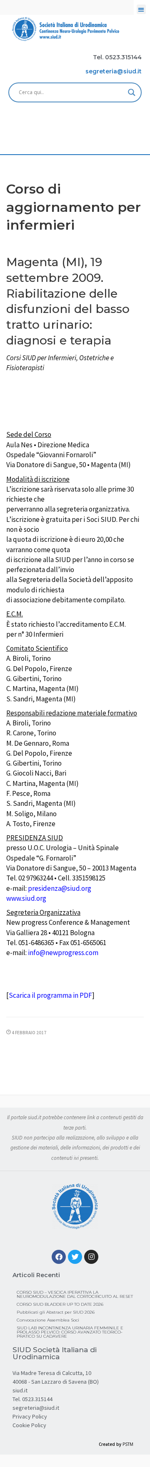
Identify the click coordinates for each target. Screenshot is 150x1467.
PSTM (127, 1444)
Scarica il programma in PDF (50, 995)
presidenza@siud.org (59, 888)
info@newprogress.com (63, 952)
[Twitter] (75, 1257)
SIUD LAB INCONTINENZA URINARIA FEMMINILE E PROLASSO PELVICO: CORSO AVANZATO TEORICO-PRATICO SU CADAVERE (70, 1332)
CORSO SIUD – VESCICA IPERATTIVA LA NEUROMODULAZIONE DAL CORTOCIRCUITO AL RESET (75, 1294)
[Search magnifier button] (132, 92)
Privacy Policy (29, 1416)
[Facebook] (59, 1257)
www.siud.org (26, 898)
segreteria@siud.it (35, 1407)
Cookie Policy (29, 1425)
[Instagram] (91, 1257)
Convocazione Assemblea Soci (48, 1320)
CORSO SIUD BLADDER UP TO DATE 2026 (60, 1304)
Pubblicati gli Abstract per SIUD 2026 (56, 1312)
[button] (141, 9)
